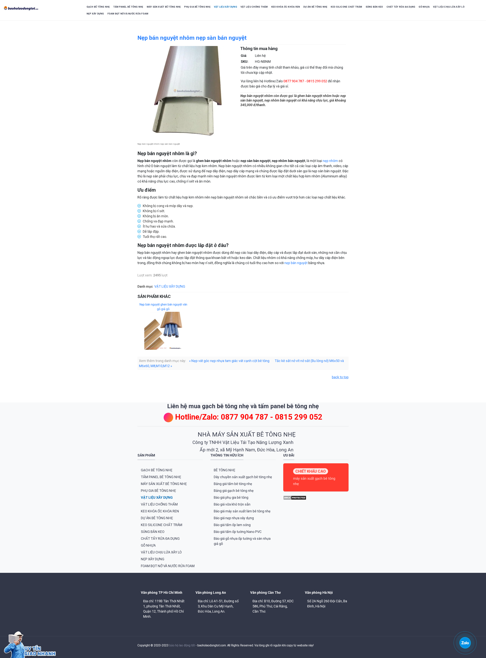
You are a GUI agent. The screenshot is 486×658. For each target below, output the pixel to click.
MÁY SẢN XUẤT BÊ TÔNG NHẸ (164, 7)
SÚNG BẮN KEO (374, 7)
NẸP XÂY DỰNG (95, 13)
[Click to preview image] (186, 93)
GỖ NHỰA (424, 7)
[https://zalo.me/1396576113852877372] (465, 643)
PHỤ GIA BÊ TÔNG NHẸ (197, 7)
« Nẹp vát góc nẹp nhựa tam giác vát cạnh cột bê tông (229, 361)
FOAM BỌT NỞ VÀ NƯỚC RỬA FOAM (127, 13)
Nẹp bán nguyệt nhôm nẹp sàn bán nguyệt (192, 37)
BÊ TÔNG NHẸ (224, 470)
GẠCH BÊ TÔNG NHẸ (98, 7)
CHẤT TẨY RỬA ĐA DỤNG (401, 7)
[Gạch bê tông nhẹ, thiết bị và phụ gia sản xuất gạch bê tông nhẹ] (40, 8)
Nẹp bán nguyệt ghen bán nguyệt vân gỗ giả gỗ (163, 307)
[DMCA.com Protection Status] (294, 497)
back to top (340, 377)
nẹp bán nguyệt (296, 263)
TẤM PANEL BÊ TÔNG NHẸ (128, 7)
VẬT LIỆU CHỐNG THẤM (254, 7)
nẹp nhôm (330, 161)
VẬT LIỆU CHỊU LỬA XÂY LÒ (449, 7)
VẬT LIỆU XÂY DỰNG (225, 7)
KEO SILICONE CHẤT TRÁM (346, 7)
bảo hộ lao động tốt (182, 645)
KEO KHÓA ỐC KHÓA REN (285, 7)
